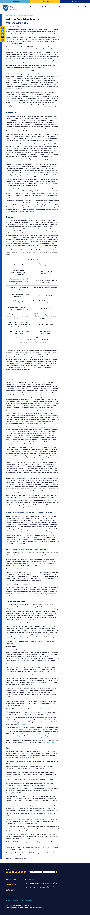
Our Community (47, 7)
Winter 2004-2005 (30, 15)
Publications (15, 15)
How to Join (46, 1)
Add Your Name (56, 872)
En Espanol (76, 1)
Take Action (59, 7)
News (80, 7)
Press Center (71, 7)
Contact (8, 900)
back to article (44, 709)
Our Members (34, 7)
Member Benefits (16, 1)
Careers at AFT (20, 900)
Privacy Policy (29, 900)
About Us (24, 7)
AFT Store (13, 900)
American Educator (22, 15)
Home (7, 15)
